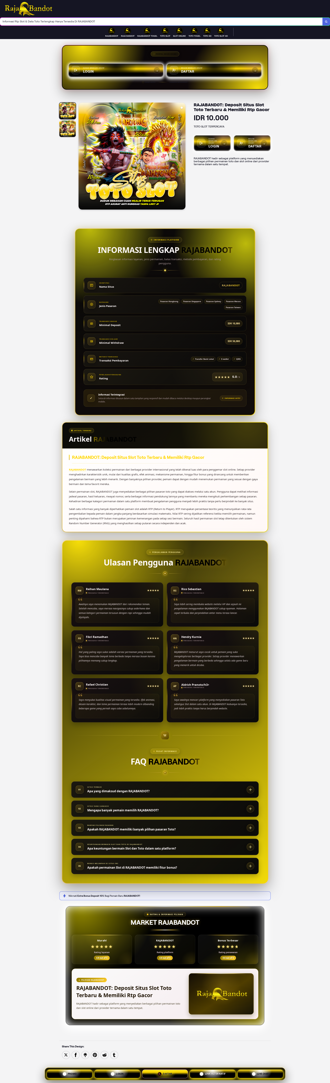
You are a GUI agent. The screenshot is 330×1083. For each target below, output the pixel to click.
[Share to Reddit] (104, 1054)
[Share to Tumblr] (114, 1054)
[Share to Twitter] (66, 1054)
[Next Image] (182, 156)
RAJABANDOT (77, 469)
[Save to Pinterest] (95, 1054)
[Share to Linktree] (85, 1054)
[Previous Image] (81, 156)
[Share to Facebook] (76, 1054)
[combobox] (161, 21)
